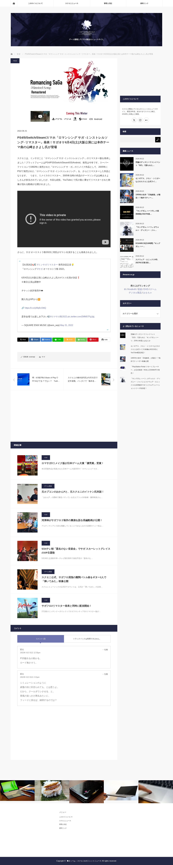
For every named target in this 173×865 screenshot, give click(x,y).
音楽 (140, 289)
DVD (146, 289)
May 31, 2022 (66, 325)
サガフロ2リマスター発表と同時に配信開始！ (67, 605)
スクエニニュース (71, 3)
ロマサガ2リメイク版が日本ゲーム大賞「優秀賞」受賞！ (73, 463)
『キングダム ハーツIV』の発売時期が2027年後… (147, 212)
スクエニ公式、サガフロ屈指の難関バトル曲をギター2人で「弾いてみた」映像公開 (74, 579)
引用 (106, 650)
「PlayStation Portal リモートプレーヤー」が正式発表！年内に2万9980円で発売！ (145, 370)
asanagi (32, 357)
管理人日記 (108, 3)
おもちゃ (147, 292)
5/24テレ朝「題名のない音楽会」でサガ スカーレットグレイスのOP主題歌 (76, 550)
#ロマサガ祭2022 (58, 316)
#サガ (40, 269)
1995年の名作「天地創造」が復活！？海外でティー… (148, 196)
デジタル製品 (135, 292)
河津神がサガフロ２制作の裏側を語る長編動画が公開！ (72, 520)
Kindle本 (132, 289)
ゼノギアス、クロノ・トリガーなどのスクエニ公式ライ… (148, 180)
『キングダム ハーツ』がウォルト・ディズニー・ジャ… (147, 228)
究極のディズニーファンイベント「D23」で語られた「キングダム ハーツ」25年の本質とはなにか (145, 337)
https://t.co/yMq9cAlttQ (35, 308)
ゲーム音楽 (48, 486)
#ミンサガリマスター (47, 265)
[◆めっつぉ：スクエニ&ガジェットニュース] (86, 45)
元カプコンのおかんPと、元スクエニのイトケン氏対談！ (73, 491)
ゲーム (153, 289)
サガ (15, 61)
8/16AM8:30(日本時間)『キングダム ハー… (148, 244)
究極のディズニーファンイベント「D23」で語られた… (148, 163)
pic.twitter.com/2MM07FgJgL (81, 316)
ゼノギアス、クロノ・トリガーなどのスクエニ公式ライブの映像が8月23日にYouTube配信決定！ (145, 349)
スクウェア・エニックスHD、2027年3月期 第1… (147, 261)
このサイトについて (35, 3)
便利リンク (144, 3)
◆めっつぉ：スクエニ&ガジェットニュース (84, 861)
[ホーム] (13, 3)
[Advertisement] (64, 416)
